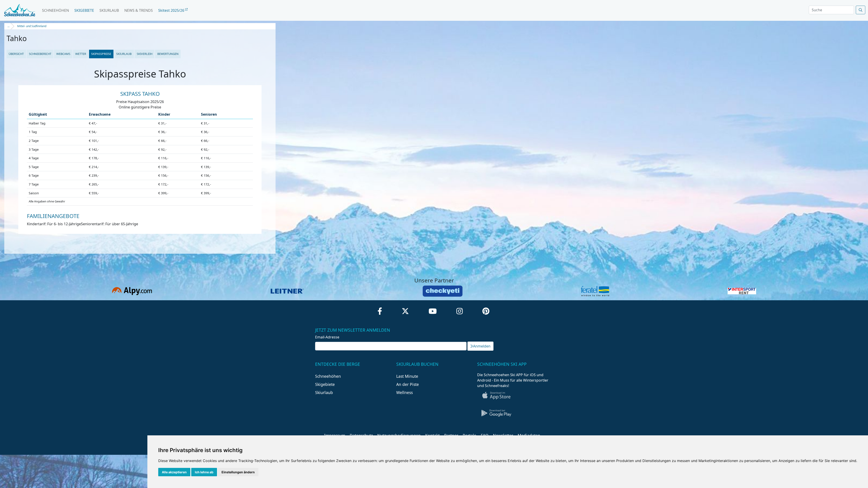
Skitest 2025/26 (171, 10)
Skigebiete (84, 10)
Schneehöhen (55, 10)
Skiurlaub (109, 10)
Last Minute (407, 376)
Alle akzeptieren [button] (174, 472)
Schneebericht (40, 54)
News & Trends (138, 10)
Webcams (63, 54)
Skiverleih (144, 54)
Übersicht (16, 54)
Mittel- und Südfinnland (31, 26)
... (8, 26)
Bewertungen (168, 54)
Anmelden (482, 346)
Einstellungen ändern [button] (238, 472)
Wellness (404, 392)
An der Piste (407, 384)
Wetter (80, 54)
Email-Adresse (327, 337)
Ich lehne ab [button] (204, 472)
